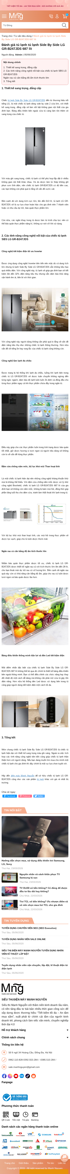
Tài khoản (57, 16)
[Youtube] (16, 1076)
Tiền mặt (16, 1120)
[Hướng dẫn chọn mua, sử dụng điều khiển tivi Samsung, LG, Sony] (35, 836)
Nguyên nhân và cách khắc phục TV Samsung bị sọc (40, 876)
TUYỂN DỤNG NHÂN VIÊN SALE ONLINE (24, 939)
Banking (35, 1120)
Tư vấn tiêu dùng (23, 36)
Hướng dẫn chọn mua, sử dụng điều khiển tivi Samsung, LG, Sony (33, 862)
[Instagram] (10, 1076)
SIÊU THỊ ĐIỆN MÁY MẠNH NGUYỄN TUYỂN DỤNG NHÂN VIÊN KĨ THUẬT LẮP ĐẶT (32, 952)
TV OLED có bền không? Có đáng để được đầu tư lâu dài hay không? (43, 890)
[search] (64, 25)
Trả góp (25, 1120)
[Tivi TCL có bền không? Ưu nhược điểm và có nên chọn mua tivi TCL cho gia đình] (10, 905)
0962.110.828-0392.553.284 (23, 1059)
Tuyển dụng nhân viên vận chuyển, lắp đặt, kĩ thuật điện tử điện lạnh (35, 967)
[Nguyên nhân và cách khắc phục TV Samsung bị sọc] (10, 878)
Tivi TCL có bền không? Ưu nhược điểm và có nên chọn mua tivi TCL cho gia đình (44, 903)
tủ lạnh (40, 779)
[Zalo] (21, 1076)
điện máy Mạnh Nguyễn (22, 776)
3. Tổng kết (9, 81)
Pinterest (26, 796)
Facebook (11, 796)
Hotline (51, 16)
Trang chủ (7, 36)
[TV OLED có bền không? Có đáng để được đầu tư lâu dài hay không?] (10, 891)
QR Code (6, 1120)
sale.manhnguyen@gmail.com (24, 1067)
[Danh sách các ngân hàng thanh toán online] (35, 1144)
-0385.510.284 (48, 1059)
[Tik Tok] (27, 1076)
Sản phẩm (38, 1163)
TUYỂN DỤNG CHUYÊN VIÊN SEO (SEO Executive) (29, 928)
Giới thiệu (24, 1163)
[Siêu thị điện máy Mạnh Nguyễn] (35, 5)
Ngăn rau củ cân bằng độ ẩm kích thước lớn (26, 77)
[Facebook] (4, 1076)
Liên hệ (62, 1163)
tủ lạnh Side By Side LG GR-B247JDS (26, 100)
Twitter (40, 796)
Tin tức (50, 1163)
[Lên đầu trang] (64, 1149)
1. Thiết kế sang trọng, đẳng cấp (20, 67)
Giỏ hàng (67, 16)
